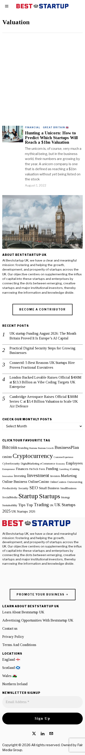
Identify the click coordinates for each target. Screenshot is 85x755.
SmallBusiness (68, 488)
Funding (52, 469)
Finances (22, 469)
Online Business (14, 482)
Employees (74, 463)
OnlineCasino (38, 482)
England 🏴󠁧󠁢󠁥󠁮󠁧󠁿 (11, 659)
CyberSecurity (11, 463)
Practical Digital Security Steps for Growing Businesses (42, 350)
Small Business (49, 488)
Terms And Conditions (19, 645)
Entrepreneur (8, 469)
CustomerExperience (63, 457)
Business (33, 448)
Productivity (9, 488)
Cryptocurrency (33, 455)
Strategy (65, 497)
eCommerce (47, 463)
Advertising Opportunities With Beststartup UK (37, 620)
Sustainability (9, 505)
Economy (60, 463)
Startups (49, 496)
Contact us (9, 628)
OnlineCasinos (58, 482)
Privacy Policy (13, 637)
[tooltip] (34, 733)
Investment (38, 475)
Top (29, 505)
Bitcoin (9, 447)
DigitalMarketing (30, 463)
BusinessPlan (67, 447)
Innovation (7, 476)
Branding (23, 448)
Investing (20, 476)
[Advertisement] (42, 77)
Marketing (69, 476)
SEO (33, 487)
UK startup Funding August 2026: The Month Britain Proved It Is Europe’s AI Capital (43, 336)
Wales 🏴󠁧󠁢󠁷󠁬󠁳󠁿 (9, 676)
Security (23, 488)
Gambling (64, 469)
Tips (21, 505)
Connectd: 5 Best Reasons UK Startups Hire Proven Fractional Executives (42, 365)
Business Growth (46, 448)
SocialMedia (9, 497)
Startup (28, 496)
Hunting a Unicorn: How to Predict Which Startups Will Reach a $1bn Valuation (51, 138)
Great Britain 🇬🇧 (56, 127)
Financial (32, 127)
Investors (55, 476)
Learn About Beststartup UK (23, 612)
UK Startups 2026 (23, 511)
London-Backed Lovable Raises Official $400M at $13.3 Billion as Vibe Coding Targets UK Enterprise (45, 382)
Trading (41, 504)
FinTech (33, 469)
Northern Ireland (14, 684)
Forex (42, 469)
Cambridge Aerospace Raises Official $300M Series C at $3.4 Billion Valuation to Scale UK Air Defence (44, 401)
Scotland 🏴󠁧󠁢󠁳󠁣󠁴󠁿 (11, 668)
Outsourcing (74, 482)
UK (51, 505)
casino (7, 457)
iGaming (74, 469)
